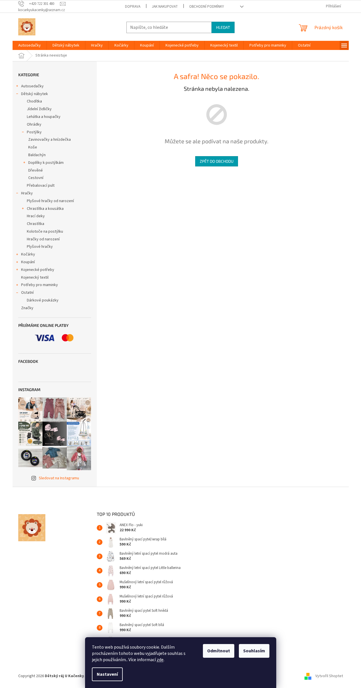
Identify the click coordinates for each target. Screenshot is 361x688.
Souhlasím (254, 651)
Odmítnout (218, 651)
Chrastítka (35, 224)
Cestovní (35, 178)
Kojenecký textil (35, 277)
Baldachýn (37, 155)
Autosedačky (32, 86)
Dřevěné (35, 170)
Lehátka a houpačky (43, 117)
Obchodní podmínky (206, 6)
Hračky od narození (43, 239)
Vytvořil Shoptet (329, 676)
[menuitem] (30, 45)
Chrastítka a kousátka (45, 209)
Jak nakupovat (165, 6)
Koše (32, 147)
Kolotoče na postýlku (45, 231)
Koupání (28, 262)
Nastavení (107, 674)
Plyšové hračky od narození (50, 201)
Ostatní (27, 292)
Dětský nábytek (34, 94)
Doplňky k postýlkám (46, 163)
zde (160, 660)
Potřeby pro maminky (39, 285)
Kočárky (28, 254)
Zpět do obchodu (216, 161)
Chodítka (34, 101)
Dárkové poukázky (43, 300)
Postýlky (34, 132)
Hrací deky (36, 216)
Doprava (132, 6)
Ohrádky (34, 124)
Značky (27, 308)
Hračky (27, 193)
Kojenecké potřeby (37, 270)
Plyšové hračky (40, 247)
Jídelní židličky (39, 109)
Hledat (223, 27)
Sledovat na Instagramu (59, 478)
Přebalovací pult (41, 185)
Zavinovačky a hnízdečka (49, 139)
